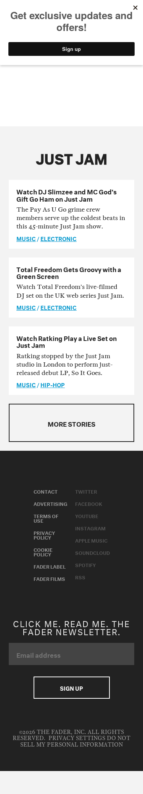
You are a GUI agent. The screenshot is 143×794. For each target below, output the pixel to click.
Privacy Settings (76, 738)
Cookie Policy (43, 551)
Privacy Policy (44, 534)
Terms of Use (46, 518)
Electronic (58, 238)
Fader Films (49, 578)
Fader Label (50, 566)
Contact (46, 491)
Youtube (86, 515)
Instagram (90, 528)
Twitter (86, 491)
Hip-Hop (52, 384)
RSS (80, 576)
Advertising (50, 503)
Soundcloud (92, 552)
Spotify (85, 564)
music (26, 238)
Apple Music (91, 540)
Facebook (88, 503)
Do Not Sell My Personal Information (75, 741)
